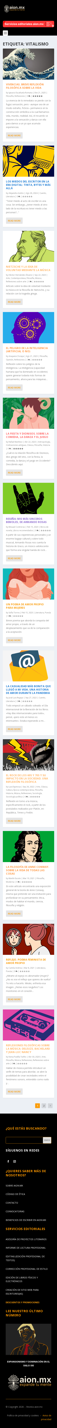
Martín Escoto (15, 878)
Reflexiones (20, 96)
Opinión (9, 359)
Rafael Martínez (15, 441)
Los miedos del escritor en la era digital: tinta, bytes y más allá (28, 185)
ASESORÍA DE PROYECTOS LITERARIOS (26, 1239)
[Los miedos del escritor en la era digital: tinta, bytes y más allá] (28, 161)
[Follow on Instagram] (14, 1161)
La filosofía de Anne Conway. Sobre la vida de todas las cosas (27, 870)
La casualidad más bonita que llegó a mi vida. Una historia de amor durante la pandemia (28, 689)
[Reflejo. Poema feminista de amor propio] (28, 939)
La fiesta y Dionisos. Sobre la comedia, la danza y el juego (27, 435)
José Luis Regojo (16, 697)
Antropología (44, 441)
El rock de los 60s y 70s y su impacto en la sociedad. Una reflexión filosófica (27, 779)
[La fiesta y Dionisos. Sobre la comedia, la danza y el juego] (28, 413)
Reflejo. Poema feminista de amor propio (26, 961)
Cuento (43, 193)
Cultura (9, 790)
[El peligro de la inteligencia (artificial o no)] (28, 327)
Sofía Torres (14, 612)
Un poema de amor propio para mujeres (25, 606)
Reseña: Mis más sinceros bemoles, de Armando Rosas (26, 520)
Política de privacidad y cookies (23, 1415)
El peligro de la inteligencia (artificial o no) (27, 349)
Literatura (10, 196)
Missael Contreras (17, 527)
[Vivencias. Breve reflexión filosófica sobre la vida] (28, 64)
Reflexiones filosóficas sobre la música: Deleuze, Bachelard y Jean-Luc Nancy (28, 1049)
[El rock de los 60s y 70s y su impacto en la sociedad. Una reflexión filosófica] (28, 754)
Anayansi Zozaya (16, 356)
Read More (14, 135)
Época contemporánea (23, 790)
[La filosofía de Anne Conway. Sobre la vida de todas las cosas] (28, 846)
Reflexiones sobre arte (16, 281)
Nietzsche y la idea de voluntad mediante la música (28, 268)
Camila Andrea (15, 968)
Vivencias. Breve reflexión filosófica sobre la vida (25, 86)
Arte (8, 278)
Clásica (30, 445)
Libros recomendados (23, 530)
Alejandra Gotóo (16, 193)
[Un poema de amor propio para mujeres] (28, 584)
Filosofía (10, 96)
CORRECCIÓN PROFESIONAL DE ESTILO (27, 1268)
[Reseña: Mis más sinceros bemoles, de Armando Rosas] (28, 498)
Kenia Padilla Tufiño (17, 1056)
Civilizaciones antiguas (16, 445)
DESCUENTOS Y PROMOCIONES (22, 1302)
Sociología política (14, 796)
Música (38, 278)
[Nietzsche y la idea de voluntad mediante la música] (28, 246)
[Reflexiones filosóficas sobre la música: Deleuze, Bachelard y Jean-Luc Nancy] (28, 1025)
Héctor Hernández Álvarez (20, 275)
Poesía (48, 612)
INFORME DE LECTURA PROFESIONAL (26, 1247)
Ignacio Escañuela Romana (20, 92)
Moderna (10, 882)
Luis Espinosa (15, 786)
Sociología (37, 793)
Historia (46, 445)
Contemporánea (18, 278)
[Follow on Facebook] (8, 1161)
